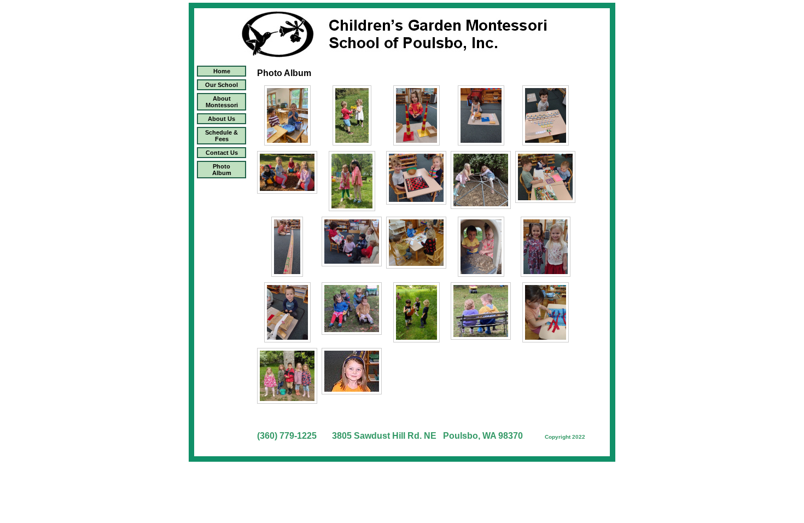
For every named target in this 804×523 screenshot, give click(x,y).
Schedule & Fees (221, 135)
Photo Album (221, 169)
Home (221, 71)
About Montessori (222, 101)
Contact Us (222, 152)
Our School (221, 85)
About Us (221, 118)
